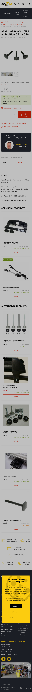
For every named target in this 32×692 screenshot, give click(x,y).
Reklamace (4, 624)
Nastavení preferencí (16, 618)
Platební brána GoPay (7, 629)
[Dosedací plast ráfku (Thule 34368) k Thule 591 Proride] (16, 226)
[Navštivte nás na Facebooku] (3, 659)
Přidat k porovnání (9, 123)
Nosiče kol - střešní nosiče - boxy (14, 22)
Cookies (3, 636)
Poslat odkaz (22, 123)
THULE (25, 37)
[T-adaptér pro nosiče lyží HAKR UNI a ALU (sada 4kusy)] (16, 415)
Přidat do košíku (25, 114)
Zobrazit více (5, 84)
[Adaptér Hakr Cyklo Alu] (16, 460)
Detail (16, 253)
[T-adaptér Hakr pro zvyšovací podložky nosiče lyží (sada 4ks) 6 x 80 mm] (16, 324)
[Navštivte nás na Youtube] (9, 659)
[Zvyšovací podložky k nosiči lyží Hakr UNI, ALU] (16, 370)
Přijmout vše (16, 606)
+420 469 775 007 (6, 651)
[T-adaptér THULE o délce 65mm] (16, 504)
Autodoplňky (7, 13)
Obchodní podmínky (7, 627)
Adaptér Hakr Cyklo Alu (9, 476)
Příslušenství (6, 24)
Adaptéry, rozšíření (16, 24)
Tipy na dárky (22, 632)
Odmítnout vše (16, 612)
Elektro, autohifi (17, 13)
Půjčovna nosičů (22, 626)
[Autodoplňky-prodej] (6, 4)
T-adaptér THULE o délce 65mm (12, 520)
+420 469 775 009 (6, 649)
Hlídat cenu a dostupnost (11, 126)
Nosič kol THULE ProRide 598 (11, 287)
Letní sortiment (22, 635)
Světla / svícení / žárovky (25, 13)
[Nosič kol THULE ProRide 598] (16, 271)
